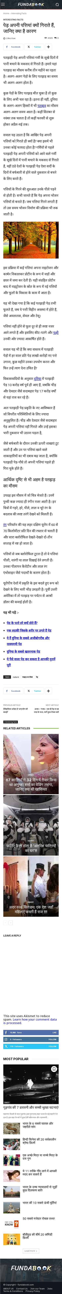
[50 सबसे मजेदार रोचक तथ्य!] (11, 1223)
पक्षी (56, 332)
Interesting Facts (18, 13)
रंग (5, 524)
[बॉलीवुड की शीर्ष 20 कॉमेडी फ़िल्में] (11, 1239)
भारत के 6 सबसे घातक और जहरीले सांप (38, 1125)
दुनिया (37, 378)
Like (54, 1032)
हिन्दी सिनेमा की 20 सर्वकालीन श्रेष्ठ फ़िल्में (39, 1141)
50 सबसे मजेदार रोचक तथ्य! (39, 1218)
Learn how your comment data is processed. (30, 1021)
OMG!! (31, 775)
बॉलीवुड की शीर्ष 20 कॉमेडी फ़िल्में (37, 1236)
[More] (48, 47)
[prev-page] (5, 923)
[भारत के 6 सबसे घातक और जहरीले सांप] (11, 1128)
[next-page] (11, 923)
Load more (30, 1250)
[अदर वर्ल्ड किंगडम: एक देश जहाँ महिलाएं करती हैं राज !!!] (31, 886)
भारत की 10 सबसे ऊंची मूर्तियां (40, 1203)
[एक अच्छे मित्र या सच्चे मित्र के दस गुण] (11, 1160)
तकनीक (31, 841)
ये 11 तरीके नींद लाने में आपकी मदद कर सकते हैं (40, 1172)
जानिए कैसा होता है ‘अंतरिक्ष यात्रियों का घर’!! (31, 848)
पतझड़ (42, 105)
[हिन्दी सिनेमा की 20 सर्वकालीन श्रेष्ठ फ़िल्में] (11, 1144)
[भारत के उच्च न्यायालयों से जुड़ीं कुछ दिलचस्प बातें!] (11, 1192)
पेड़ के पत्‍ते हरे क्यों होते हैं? (22, 623)
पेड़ (37, 677)
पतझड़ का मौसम (27, 677)
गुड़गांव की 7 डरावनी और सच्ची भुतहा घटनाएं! (31, 1107)
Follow (52, 1039)
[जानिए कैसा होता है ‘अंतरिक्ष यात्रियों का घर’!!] (31, 825)
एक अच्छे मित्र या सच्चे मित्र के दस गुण (40, 1156)
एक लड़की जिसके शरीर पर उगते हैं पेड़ (29, 630)
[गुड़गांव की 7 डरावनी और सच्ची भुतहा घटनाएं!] (31, 1084)
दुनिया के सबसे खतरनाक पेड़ (23, 651)
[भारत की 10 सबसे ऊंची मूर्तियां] (11, 1207)
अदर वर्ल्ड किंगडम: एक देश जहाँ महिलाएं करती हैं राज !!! (31, 909)
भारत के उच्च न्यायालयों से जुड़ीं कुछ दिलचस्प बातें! (40, 1188)
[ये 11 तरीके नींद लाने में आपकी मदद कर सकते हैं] (11, 1176)
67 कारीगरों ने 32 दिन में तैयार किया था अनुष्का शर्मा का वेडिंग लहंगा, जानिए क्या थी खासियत (31, 785)
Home (6, 13)
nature (16, 677)
